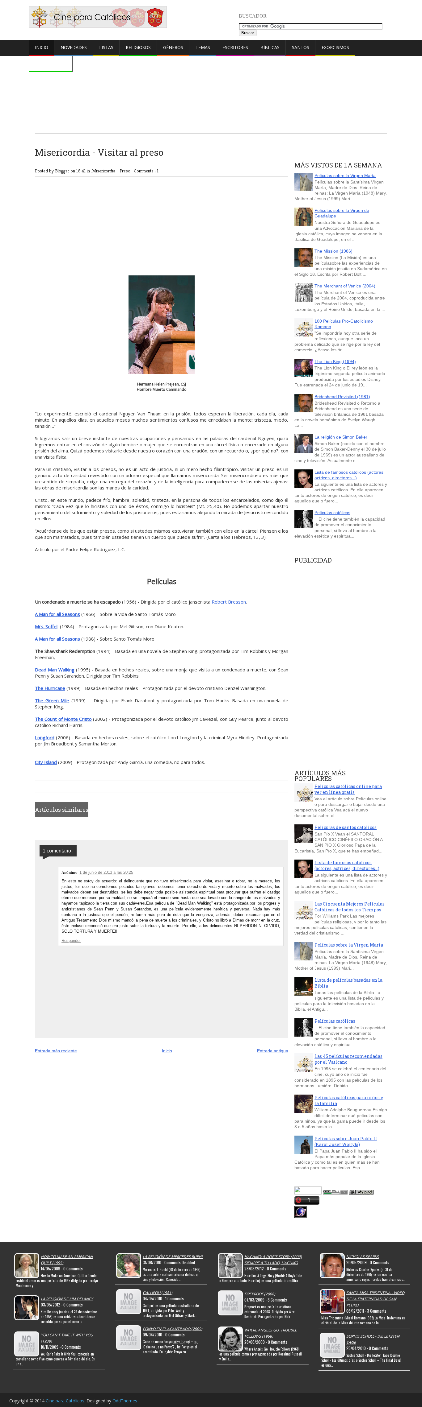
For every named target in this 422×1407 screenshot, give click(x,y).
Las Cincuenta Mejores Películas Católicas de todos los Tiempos (349, 907)
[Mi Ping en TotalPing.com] (361, 1192)
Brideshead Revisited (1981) (342, 396)
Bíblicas (270, 47)
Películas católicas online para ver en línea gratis (348, 789)
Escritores (235, 47)
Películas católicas (332, 512)
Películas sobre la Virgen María (345, 175)
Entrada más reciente (56, 1050)
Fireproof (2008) (259, 1294)
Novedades (74, 47)
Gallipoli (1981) (157, 1292)
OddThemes (124, 1401)
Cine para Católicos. (66, 1401)
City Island (46, 762)
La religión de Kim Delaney (67, 1299)
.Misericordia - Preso (111, 171)
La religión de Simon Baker (340, 437)
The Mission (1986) (333, 251)
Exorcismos (335, 47)
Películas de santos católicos (345, 827)
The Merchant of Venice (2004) (344, 285)
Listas (106, 47)
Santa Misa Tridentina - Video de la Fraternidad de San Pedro (375, 1299)
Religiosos (138, 47)
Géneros (173, 47)
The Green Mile (52, 700)
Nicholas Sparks (362, 1256)
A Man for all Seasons (57, 614)
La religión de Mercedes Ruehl (173, 1256)
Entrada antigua (272, 1050)
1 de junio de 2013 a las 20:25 (106, 872)
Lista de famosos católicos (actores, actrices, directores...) (346, 865)
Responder (71, 940)
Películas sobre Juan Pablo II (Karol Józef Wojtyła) (345, 1141)
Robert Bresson (229, 602)
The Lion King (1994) (335, 361)
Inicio (41, 47)
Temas (203, 47)
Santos (300, 47)
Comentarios (50, 63)
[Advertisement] (211, 79)
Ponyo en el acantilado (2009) (172, 1328)
